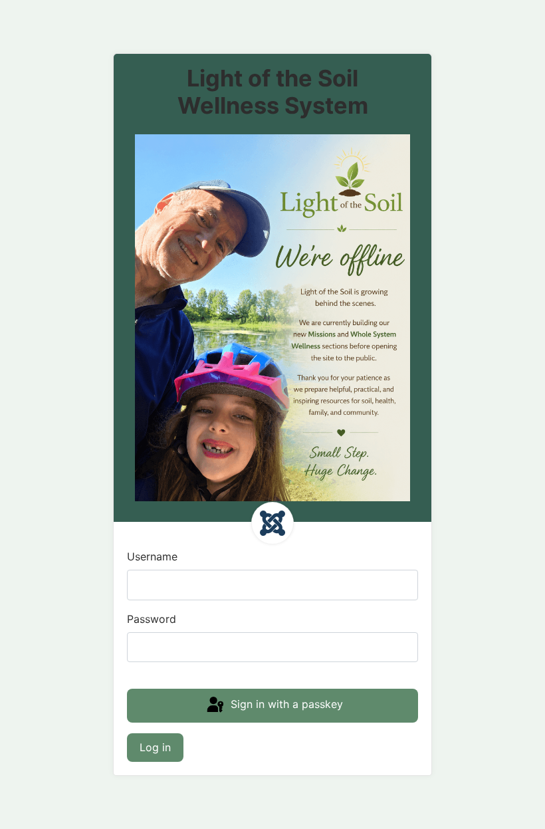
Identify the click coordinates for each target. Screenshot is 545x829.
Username (152, 556)
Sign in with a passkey (285, 704)
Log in (155, 747)
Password (151, 619)
